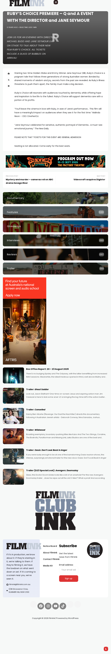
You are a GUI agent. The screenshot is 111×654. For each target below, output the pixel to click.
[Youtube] (55, 606)
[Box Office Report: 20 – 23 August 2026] (13, 375)
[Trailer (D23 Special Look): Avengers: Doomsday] (13, 477)
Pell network (27, 625)
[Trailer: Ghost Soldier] (13, 396)
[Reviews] (55, 254)
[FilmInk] (21, 546)
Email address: (66, 564)
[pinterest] (8, 86)
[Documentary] (55, 198)
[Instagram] (48, 606)
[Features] (55, 212)
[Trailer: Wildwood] (13, 436)
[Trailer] (55, 268)
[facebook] (8, 73)
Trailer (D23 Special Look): (52, 470)
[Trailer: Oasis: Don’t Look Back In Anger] (13, 456)
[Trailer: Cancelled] (13, 416)
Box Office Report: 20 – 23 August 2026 (47, 369)
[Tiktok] (63, 606)
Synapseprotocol (11, 625)
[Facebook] (40, 606)
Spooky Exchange (12, 628)
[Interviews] (55, 240)
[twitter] (8, 79)
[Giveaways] (55, 226)
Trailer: (37, 389)
